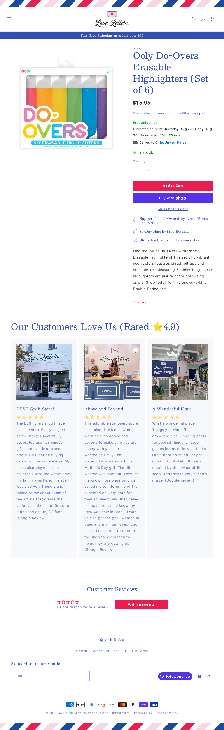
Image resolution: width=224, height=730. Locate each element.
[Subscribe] (84, 676)
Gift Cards (140, 651)
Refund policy (121, 712)
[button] (9, 19)
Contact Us (100, 651)
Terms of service (167, 712)
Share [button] (141, 302)
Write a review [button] (141, 604)
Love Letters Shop (69, 712)
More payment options (173, 208)
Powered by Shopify (95, 712)
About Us (120, 651)
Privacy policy (143, 712)
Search (81, 651)
